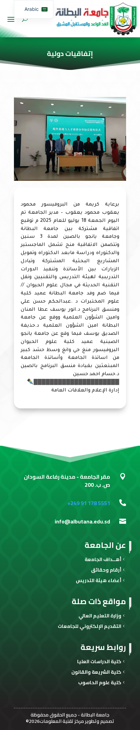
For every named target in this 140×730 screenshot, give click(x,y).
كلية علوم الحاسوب (99, 683)
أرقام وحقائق (106, 570)
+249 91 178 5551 (88, 503)
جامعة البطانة (95, 714)
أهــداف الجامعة (103, 560)
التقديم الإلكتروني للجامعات (89, 627)
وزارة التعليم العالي (99, 616)
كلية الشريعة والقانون (96, 672)
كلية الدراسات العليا (99, 662)
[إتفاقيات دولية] (70, 179)
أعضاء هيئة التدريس (98, 581)
